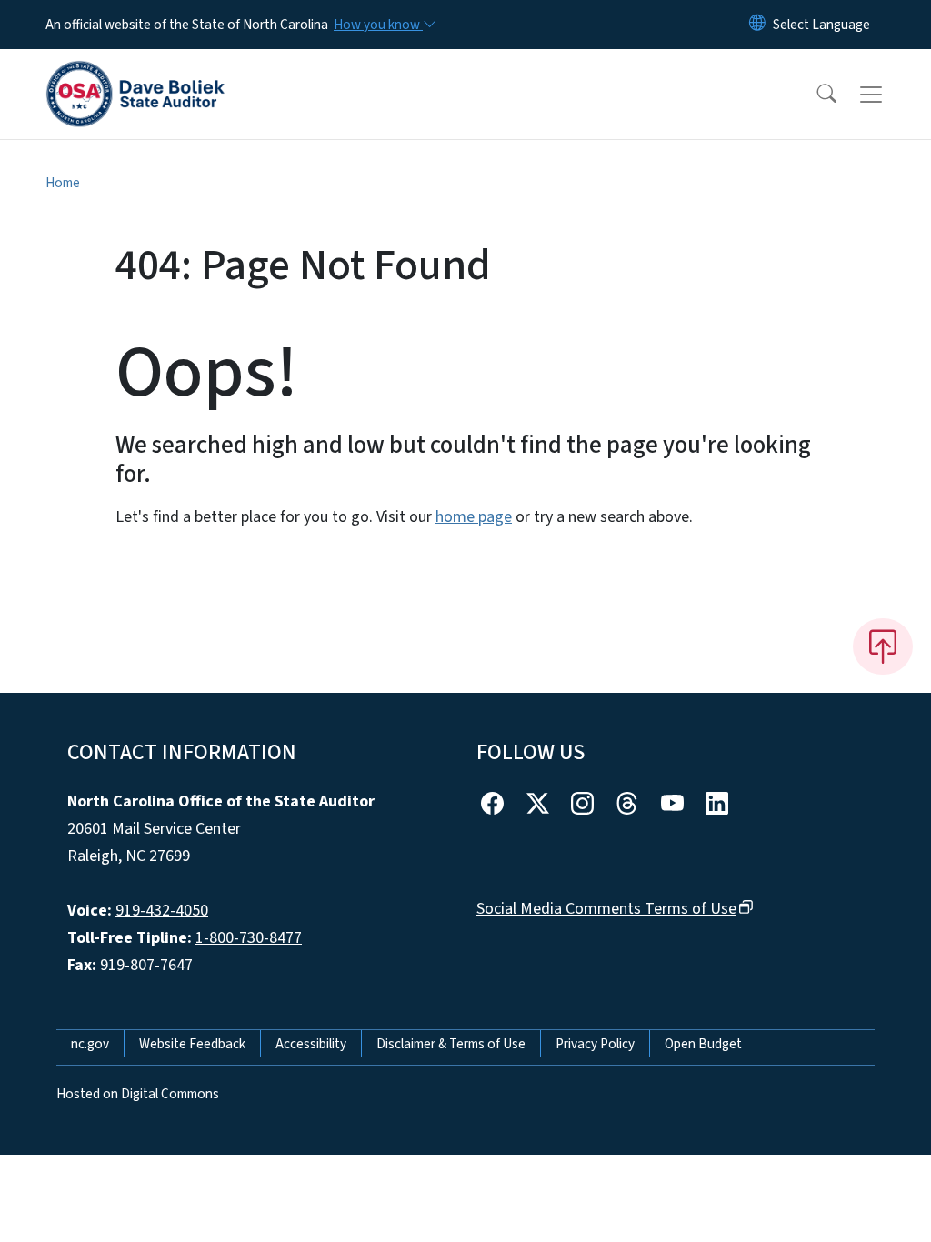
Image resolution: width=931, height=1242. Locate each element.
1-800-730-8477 (248, 937)
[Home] (135, 73)
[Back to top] (883, 646)
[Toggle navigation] (888, 94)
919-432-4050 (161, 910)
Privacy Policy (595, 1044)
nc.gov (90, 1044)
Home (62, 183)
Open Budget (703, 1044)
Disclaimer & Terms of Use (451, 1044)
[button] (814, 94)
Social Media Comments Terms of (606, 908)
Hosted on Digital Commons (137, 1094)
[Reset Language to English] (757, 24)
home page (473, 517)
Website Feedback (192, 1044)
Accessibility (310, 1044)
